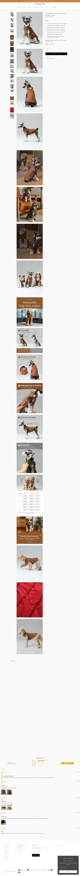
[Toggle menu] (9, 855)
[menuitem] (19, 7)
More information (50, 58)
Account (70, 4)
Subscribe (68, 871)
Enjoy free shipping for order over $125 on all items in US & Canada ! (40, 1)
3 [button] (40, 837)
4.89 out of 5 (15, 762)
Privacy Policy (20, 847)
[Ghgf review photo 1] (3, 822)
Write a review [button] (67, 763)
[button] (47, 16)
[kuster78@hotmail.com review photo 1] (3, 792)
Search (75, 4)
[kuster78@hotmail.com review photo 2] (9, 792)
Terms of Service (20, 851)
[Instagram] (57, 846)
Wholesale (19, 852)
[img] (3, 772)
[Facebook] (55, 846)
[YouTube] (60, 846)
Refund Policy (20, 849)
